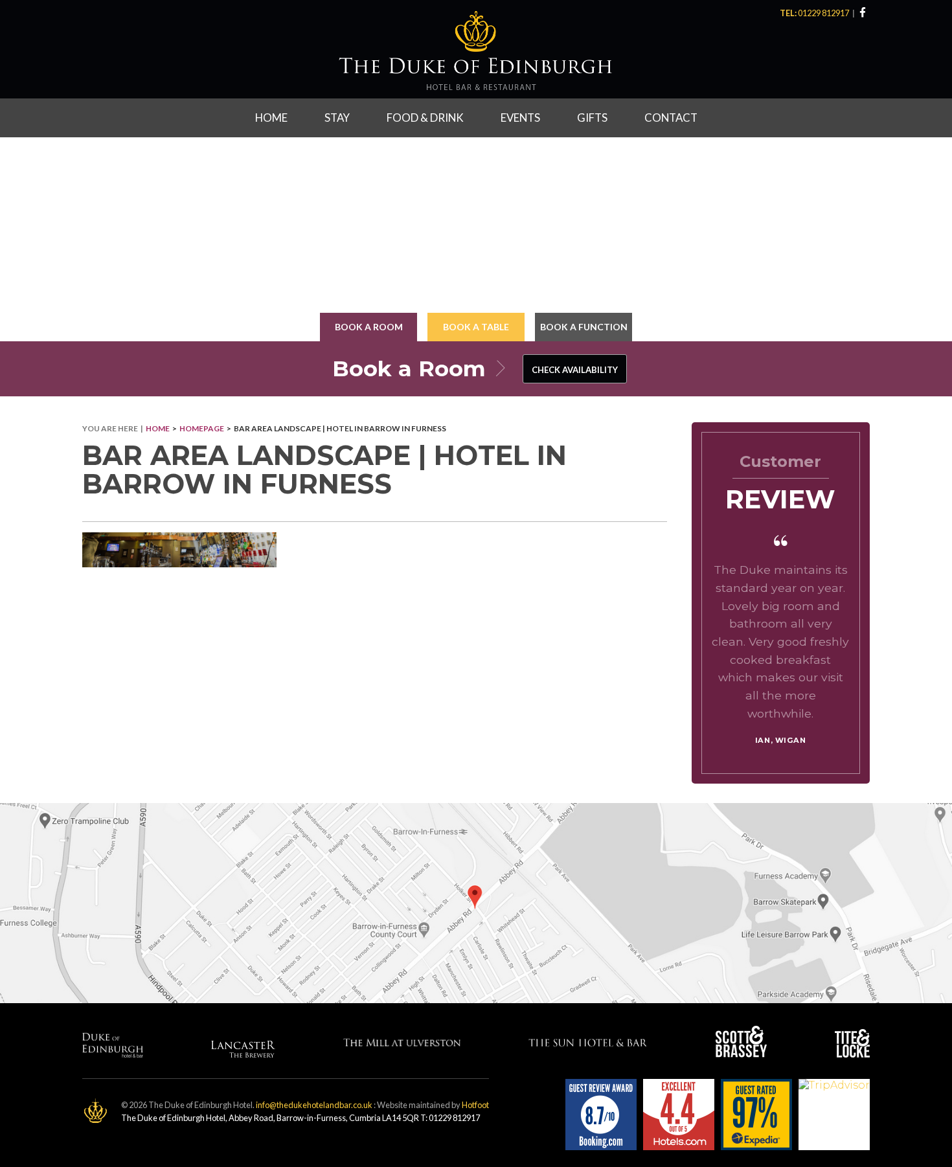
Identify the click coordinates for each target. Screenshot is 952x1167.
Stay (337, 117)
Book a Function (584, 326)
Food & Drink (425, 117)
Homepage (201, 428)
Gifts (592, 117)
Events (520, 117)
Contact (670, 117)
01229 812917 (824, 13)
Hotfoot (475, 1105)
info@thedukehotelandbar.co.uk (314, 1105)
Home (271, 117)
